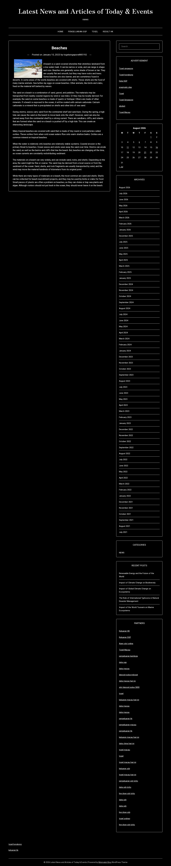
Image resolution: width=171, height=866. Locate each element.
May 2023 (123, 399)
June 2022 (123, 465)
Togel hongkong (126, 75)
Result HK (108, 31)
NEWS (121, 552)
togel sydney (124, 818)
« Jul (121, 167)
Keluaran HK (124, 631)
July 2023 (123, 387)
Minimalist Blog (104, 862)
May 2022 (123, 471)
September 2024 (126, 302)
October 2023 (125, 369)
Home (60, 31)
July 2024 (123, 314)
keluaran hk (13, 850)
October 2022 (125, 441)
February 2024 (125, 344)
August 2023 (124, 381)
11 (128, 147)
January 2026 (125, 230)
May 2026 (123, 205)
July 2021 (123, 532)
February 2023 (125, 417)
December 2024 (126, 284)
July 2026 (123, 193)
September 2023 (126, 375)
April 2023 (123, 405)
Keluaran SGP (125, 637)
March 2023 (124, 411)
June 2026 (123, 199)
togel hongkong (15, 844)
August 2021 (124, 526)
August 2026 (124, 187)
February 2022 (125, 490)
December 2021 (126, 502)
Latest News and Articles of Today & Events (85, 10)
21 (145, 152)
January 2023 (125, 423)
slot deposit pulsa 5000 (129, 687)
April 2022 (123, 478)
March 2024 (124, 338)
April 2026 (123, 211)
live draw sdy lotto (127, 824)
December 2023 (126, 357)
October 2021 (125, 514)
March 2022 (124, 484)
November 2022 (126, 435)
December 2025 (126, 236)
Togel (95, 31)
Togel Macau (124, 112)
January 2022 (125, 496)
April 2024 (123, 332)
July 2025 (123, 242)
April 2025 (123, 260)
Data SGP (123, 81)
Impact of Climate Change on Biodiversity (137, 582)
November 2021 (126, 508)
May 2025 (123, 254)
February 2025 (125, 272)
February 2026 (125, 224)
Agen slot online (126, 643)
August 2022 (124, 453)
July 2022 (123, 459)
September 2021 (126, 520)
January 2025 (125, 278)
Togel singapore (126, 68)
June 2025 (123, 248)
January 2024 (125, 351)
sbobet (122, 106)
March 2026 (124, 217)
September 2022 (126, 447)
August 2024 (124, 308)
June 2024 (123, 320)
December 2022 (126, 429)
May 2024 (123, 326)
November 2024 (126, 290)
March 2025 (124, 266)
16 (157, 147)
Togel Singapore (126, 100)
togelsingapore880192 (75, 54)
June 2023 (123, 393)
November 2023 (126, 363)
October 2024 (125, 296)
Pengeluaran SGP (77, 31)
